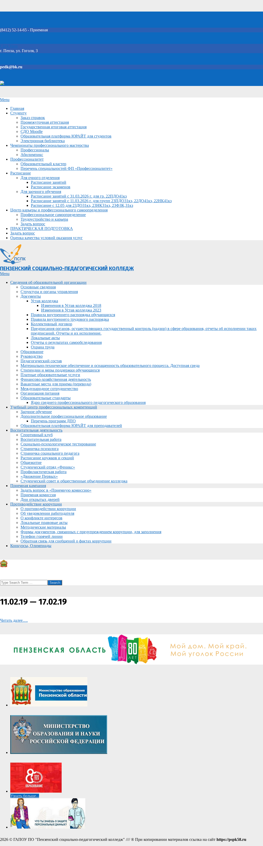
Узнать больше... (24, 796)
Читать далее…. (14, 620)
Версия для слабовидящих (27, 83)
